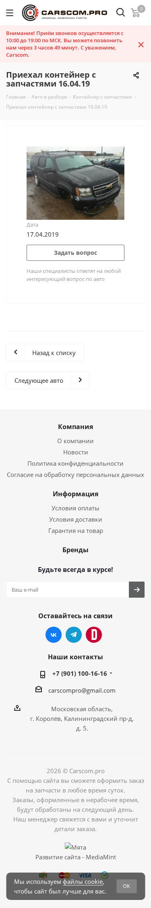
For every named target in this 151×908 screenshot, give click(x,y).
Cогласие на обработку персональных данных (75, 475)
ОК (126, 885)
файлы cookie (83, 881)
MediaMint (101, 857)
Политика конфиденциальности (75, 463)
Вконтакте (54, 635)
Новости (75, 452)
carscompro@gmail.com (82, 690)
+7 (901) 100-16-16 (79, 673)
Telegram (74, 635)
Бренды (75, 549)
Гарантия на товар (75, 530)
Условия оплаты (75, 508)
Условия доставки (75, 519)
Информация (75, 493)
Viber (94, 635)
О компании (75, 441)
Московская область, (82, 709)
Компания (75, 426)
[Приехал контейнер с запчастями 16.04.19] (75, 182)
